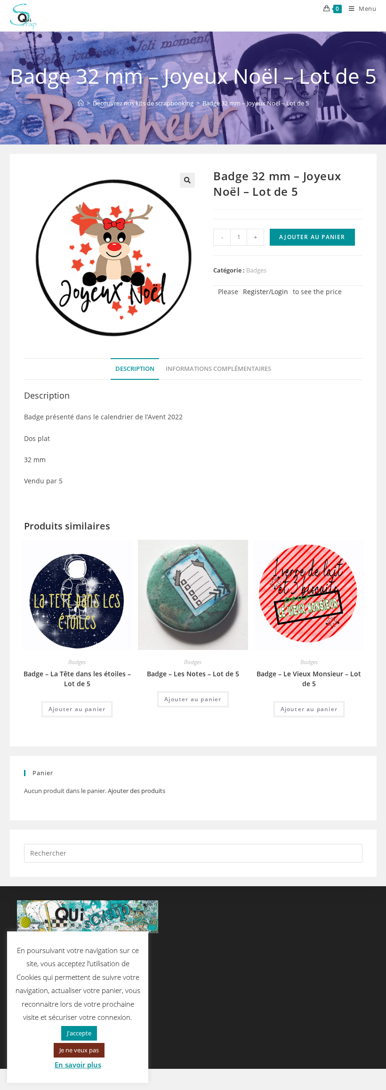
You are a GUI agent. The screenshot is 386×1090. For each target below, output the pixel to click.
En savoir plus (78, 1064)
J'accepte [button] (79, 1033)
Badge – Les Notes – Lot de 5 (193, 673)
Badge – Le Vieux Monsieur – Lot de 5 (309, 678)
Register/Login (265, 291)
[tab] (135, 369)
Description (134, 369)
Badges (256, 270)
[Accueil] (81, 103)
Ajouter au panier (312, 237)
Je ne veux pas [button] (79, 1050)
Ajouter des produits (136, 790)
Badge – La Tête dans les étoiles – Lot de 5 (77, 678)
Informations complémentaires (218, 369)
